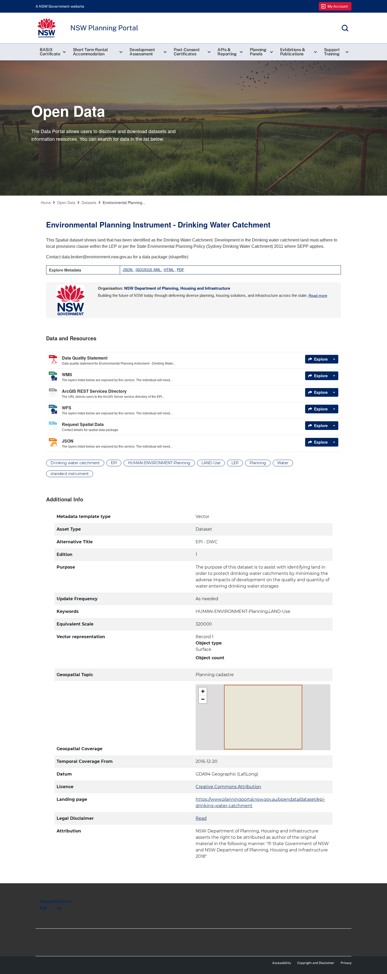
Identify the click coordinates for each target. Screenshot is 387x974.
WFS (66, 408)
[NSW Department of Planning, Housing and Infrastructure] (71, 300)
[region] (193, 686)
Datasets (89, 202)
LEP (235, 463)
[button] (52, 51)
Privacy (346, 963)
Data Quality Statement (84, 358)
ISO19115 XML (149, 270)
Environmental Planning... (124, 202)
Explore (321, 359)
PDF (180, 270)
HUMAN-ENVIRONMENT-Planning (159, 463)
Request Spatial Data (83, 424)
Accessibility (281, 963)
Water (283, 463)
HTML (169, 270)
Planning (258, 463)
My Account (338, 6)
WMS (67, 374)
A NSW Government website (60, 6)
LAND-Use (210, 463)
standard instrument (70, 473)
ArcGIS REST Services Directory (94, 391)
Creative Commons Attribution (228, 786)
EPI (114, 463)
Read (201, 818)
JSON (128, 270)
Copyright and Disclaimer (315, 963)
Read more (318, 295)
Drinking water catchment (75, 463)
